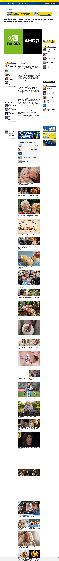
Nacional (23, 1)
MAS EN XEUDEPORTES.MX (12, 121)
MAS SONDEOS (12, 138)
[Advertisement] (11, 94)
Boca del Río (17, 1)
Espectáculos (41, 1)
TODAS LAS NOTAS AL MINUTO (12, 86)
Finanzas (12, 3)
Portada (9, 1)
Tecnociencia (49, 1)
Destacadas (16, 3)
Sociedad (45, 1)
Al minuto (9, 3)
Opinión (25, 3)
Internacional (28, 1)
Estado (20, 1)
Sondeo (28, 3)
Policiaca (36, 1)
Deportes (32, 1)
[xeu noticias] (5, 1)
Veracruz (12, 1)
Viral (20, 3)
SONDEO (7, 129)
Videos (22, 3)
